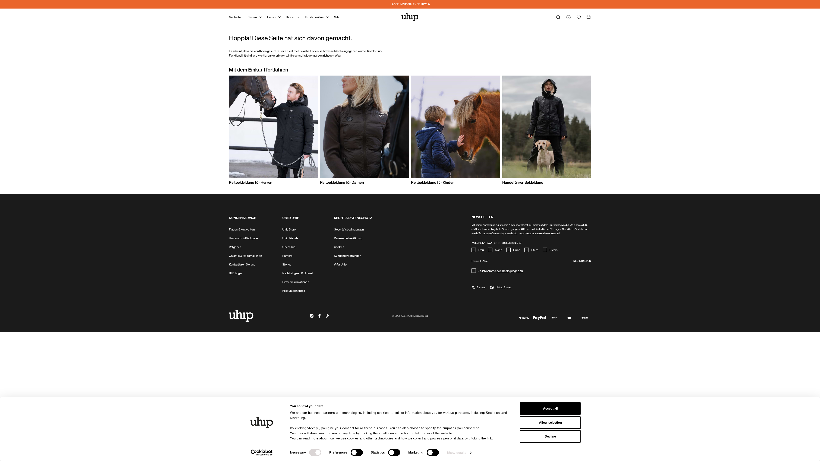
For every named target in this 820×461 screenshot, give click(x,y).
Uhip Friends (290, 238)
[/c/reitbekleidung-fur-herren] (273, 127)
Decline (550, 436)
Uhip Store (289, 229)
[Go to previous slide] (239, 130)
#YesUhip (340, 264)
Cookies (339, 247)
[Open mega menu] (260, 17)
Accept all (550, 408)
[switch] (357, 452)
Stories (286, 264)
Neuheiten (235, 17)
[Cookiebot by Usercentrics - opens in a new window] (261, 452)
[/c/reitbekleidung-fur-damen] (364, 127)
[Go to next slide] (580, 130)
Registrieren (582, 261)
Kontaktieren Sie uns (242, 264)
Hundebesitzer (314, 17)
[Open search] (557, 17)
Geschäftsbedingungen (349, 229)
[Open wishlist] (578, 17)
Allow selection (550, 422)
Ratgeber (235, 247)
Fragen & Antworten (242, 229)
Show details (456, 452)
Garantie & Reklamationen (245, 256)
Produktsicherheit (293, 291)
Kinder (290, 17)
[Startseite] (410, 17)
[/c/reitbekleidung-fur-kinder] (455, 127)
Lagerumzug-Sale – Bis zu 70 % (410, 4)
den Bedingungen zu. (509, 271)
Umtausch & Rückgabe (243, 238)
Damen (252, 17)
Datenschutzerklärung (348, 238)
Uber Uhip (288, 247)
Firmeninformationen (295, 282)
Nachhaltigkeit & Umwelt (297, 273)
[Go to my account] (567, 17)
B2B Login (235, 273)
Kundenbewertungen (347, 256)
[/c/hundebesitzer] (546, 127)
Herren (271, 17)
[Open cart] (588, 17)
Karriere (287, 256)
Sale (337, 17)
